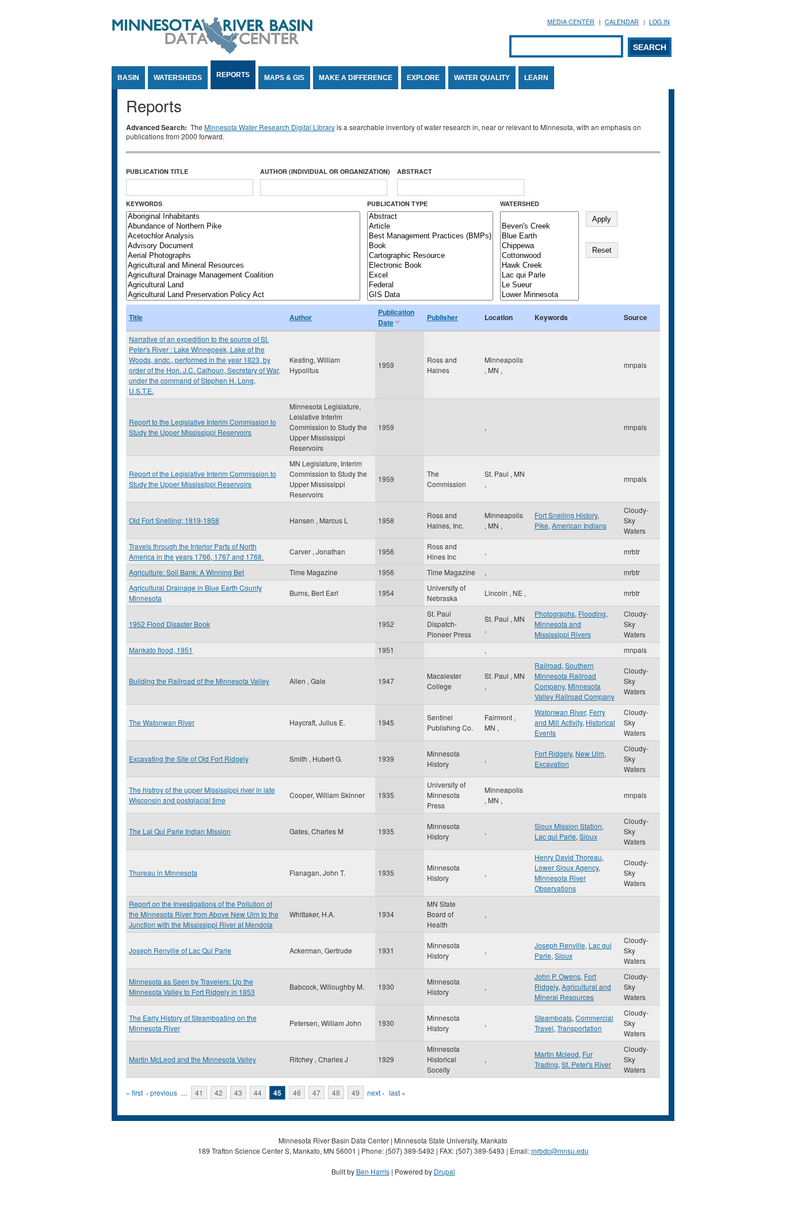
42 (219, 1092)
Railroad (548, 665)
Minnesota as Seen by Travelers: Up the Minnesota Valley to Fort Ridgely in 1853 (192, 986)
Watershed (519, 203)
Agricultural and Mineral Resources (573, 992)
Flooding (592, 613)
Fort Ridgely (553, 753)
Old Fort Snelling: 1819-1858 (174, 520)
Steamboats (553, 1018)
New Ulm (589, 753)
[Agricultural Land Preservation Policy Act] (243, 295)
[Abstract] (430, 217)
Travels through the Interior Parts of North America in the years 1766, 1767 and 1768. (196, 551)
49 (356, 1092)
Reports (233, 75)
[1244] (539, 217)
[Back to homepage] (212, 51)
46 (297, 1092)
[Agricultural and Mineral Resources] (243, 266)
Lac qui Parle (555, 836)
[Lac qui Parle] (539, 275)
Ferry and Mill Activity (570, 717)
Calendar (622, 21)
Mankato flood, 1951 (161, 650)
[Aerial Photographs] (243, 256)
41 (199, 1092)
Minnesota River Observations (560, 883)
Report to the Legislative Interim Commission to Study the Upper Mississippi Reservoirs (202, 427)
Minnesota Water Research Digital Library (269, 127)
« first (134, 1092)
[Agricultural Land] (243, 285)
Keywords (144, 203)
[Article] (430, 226)
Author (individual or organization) (325, 171)
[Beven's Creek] (539, 226)
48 (336, 1092)
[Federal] (430, 285)
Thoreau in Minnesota (163, 872)
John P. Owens (558, 976)
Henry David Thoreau (568, 857)
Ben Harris (373, 1171)
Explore (423, 78)
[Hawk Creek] (539, 266)
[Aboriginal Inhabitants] (243, 217)
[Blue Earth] (539, 236)
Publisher (442, 317)
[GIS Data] (430, 295)
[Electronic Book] (430, 266)
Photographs (555, 613)
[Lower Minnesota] (539, 295)
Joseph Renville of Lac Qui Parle (180, 950)
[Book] (430, 246)
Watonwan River (560, 712)
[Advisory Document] (243, 246)
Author (300, 317)
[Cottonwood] (539, 256)
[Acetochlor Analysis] (243, 236)
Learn (536, 78)
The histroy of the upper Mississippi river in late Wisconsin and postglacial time (202, 795)
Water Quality (482, 78)
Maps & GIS (284, 78)
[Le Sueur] (539, 285)
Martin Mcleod (557, 1054)
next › (375, 1092)
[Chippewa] (539, 246)
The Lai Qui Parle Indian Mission (180, 831)
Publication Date (396, 317)
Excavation (552, 764)
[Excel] (430, 275)
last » (397, 1092)
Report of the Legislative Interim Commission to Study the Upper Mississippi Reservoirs (202, 479)
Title (136, 317)
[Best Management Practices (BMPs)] (430, 236)
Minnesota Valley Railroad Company (575, 691)
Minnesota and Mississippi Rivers (563, 629)
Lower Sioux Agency (566, 867)
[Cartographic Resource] (430, 256)
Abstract (414, 171)
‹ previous (161, 1092)
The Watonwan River (161, 722)
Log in (659, 21)
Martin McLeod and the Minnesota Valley (192, 1059)
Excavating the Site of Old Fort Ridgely (189, 758)
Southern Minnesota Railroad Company (565, 675)
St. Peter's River (586, 1064)
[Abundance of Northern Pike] (243, 226)
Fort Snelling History (566, 515)
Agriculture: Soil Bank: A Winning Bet (186, 572)
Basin (128, 78)
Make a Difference (355, 78)
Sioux (588, 836)
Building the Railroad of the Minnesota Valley (199, 681)
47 (316, 1092)
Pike (541, 525)
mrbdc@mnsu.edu (560, 1151)
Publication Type (397, 203)
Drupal (444, 1171)
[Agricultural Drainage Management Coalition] (243, 275)
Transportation (579, 1028)
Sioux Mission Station (568, 826)
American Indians (579, 525)
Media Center (570, 21)
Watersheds (178, 78)
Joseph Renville (560, 945)
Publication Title (157, 171)
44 (258, 1092)
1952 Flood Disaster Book (169, 624)
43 (238, 1092)
